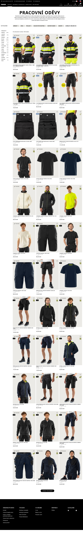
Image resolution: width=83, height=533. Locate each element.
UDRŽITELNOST (28, 4)
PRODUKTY (9, 4)
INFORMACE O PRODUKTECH (19, 4)
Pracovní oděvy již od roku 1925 (7, 1)
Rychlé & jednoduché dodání (20, 1)
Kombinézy (3, 52)
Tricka (2, 44)
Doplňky (3, 57)
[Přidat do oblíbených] (34, 35)
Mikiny (2, 40)
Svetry (2, 42)
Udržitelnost (30, 1)
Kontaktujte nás (37, 1)
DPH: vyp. (74, 1)
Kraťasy (3, 37)
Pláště (2, 51)
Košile (2, 47)
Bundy (2, 39)
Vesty (2, 49)
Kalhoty (3, 32)
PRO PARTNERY (36, 4)
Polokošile (3, 45)
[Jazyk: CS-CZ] (80, 1)
